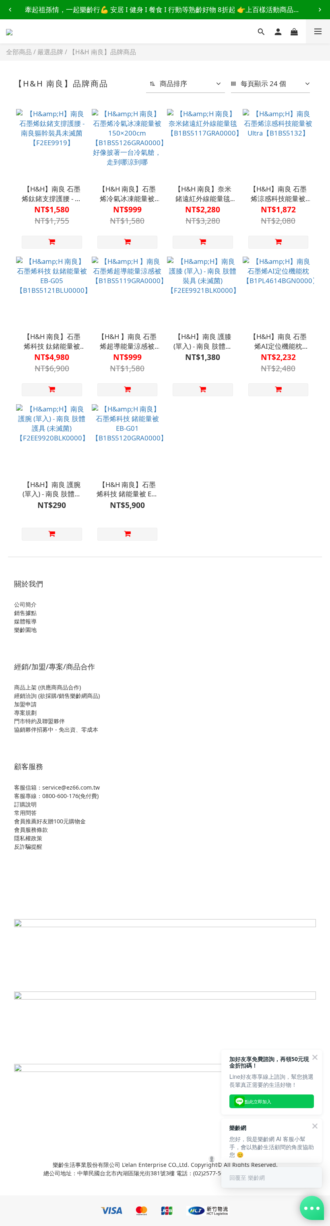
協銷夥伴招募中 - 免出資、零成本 (56, 729)
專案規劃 (25, 712)
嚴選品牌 (50, 51)
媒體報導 (25, 621)
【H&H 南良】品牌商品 (102, 51)
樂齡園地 (25, 630)
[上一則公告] (10, 9)
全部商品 (19, 51)
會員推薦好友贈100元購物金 (50, 821)
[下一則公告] (320, 9)
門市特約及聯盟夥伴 (39, 721)
